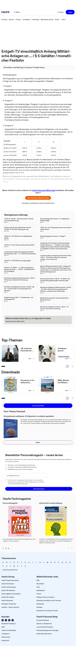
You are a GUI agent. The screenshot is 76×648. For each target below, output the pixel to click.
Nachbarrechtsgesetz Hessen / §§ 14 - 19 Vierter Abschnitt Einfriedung (54, 307)
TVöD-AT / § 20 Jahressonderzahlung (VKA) (19, 245)
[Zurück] (67, 366)
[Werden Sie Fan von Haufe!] (12, 620)
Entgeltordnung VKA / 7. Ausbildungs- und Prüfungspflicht (18, 298)
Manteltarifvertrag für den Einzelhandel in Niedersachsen (54, 299)
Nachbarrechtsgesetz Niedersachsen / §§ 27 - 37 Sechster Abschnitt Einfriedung (20, 279)
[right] (72, 548)
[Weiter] (73, 366)
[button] (70, 12)
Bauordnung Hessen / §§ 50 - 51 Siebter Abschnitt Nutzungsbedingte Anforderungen (55, 279)
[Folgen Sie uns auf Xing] (6, 620)
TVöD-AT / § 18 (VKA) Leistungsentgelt (17, 260)
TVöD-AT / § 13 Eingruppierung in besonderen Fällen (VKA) (55, 228)
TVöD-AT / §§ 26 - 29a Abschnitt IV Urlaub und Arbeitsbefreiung (18, 219)
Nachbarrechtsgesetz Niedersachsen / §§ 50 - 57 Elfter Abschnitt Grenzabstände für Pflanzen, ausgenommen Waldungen (55, 289)
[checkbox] (6, 480)
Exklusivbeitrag (63, 357)
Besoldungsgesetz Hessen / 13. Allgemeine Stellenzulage (54, 219)
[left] (68, 548)
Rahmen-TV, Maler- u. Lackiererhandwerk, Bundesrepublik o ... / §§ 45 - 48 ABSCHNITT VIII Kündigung (19, 269)
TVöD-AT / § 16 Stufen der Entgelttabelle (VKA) (18, 237)
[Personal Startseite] (6, 12)
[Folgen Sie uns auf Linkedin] (2, 620)
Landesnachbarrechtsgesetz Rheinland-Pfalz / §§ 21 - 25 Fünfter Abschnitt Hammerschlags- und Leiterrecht (55, 257)
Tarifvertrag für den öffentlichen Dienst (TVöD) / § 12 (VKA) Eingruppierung (17, 228)
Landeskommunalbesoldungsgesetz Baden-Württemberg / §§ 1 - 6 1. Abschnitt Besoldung (20, 253)
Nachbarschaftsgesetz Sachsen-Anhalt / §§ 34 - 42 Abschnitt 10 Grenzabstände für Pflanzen (19, 288)
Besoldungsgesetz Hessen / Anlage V (53, 236)
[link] (4, 19)
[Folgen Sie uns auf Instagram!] (9, 620)
